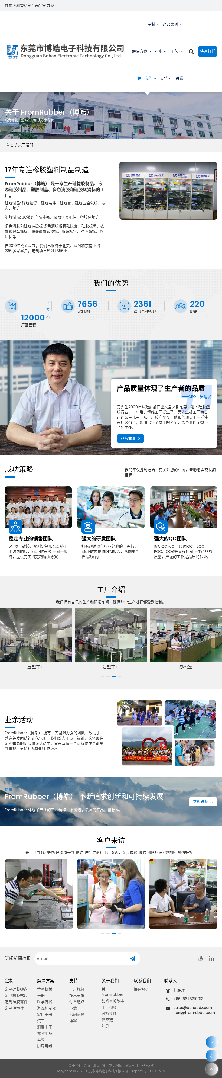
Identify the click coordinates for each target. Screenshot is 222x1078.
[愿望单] (212, 1056)
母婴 (41, 1039)
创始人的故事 (113, 1000)
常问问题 (76, 1014)
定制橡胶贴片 (16, 995)
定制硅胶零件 (16, 1002)
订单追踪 (76, 1002)
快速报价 (141, 989)
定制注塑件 (14, 1008)
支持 (164, 78)
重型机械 (44, 989)
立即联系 (200, 801)
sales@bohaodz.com (193, 1007)
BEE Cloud (157, 1071)
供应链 (107, 1019)
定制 (151, 24)
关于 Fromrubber (113, 992)
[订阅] (132, 958)
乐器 (41, 995)
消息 (105, 1026)
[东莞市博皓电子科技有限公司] (66, 51)
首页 (10, 145)
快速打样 (207, 51)
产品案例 (170, 24)
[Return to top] (212, 1069)
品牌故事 (128, 438)
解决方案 (139, 51)
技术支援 (76, 995)
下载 (73, 1008)
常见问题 (115, 1065)
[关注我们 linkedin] (211, 958)
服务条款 (147, 1065)
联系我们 (99, 1065)
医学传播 (44, 1002)
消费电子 (44, 1027)
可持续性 (109, 1013)
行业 (159, 51)
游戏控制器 (46, 1008)
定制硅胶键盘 (16, 989)
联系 (179, 78)
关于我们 (144, 78)
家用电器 (44, 1014)
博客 (73, 1021)
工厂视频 (76, 989)
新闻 (87, 1065)
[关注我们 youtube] (200, 958)
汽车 (41, 1021)
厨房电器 (44, 1045)
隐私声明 (131, 1065)
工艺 (174, 51)
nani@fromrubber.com (194, 1012)
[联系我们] (212, 1042)
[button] (102, 676)
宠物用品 (44, 1033)
